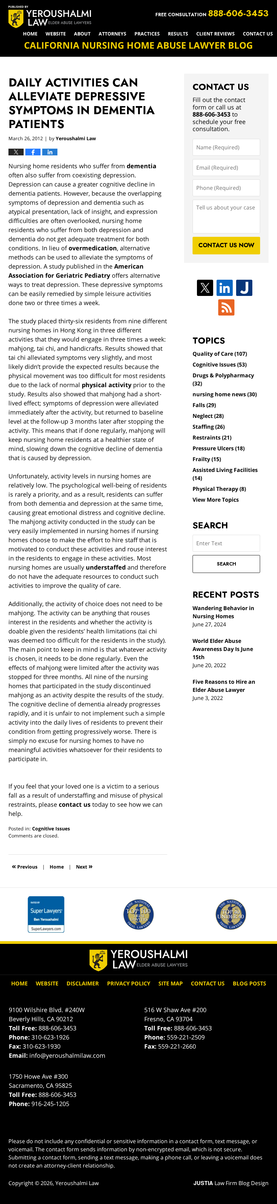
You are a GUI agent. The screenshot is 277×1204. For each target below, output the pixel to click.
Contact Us (258, 33)
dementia (141, 166)
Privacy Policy (128, 983)
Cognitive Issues (51, 828)
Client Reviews (215, 33)
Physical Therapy (219, 489)
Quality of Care (220, 353)
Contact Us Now (226, 245)
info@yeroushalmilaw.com (67, 1055)
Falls (204, 405)
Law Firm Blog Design (231, 1183)
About (82, 33)
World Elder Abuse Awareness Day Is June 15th (223, 649)
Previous (24, 866)
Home (30, 33)
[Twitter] (205, 288)
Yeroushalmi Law (77, 1183)
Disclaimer (83, 983)
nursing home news (225, 394)
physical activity (106, 385)
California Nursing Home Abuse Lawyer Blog (49, 17)
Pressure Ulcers (219, 448)
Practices (147, 33)
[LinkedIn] (225, 288)
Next (84, 866)
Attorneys (112, 33)
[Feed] (226, 307)
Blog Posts (249, 983)
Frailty (207, 459)
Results (178, 33)
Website (56, 33)
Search (226, 563)
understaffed (106, 567)
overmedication (93, 248)
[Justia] (244, 288)
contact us (75, 804)
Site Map (170, 983)
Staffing (209, 426)
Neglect (208, 416)
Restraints (212, 437)
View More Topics (216, 499)
